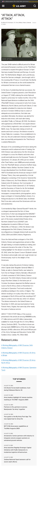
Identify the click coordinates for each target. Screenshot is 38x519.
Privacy (21, 509)
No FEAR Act (28, 511)
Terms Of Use (31, 509)
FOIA (20, 511)
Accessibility (11, 511)
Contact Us (12, 509)
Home (3, 509)
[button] (1, 3)
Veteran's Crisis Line (19, 513)
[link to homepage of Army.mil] (19, 5)
